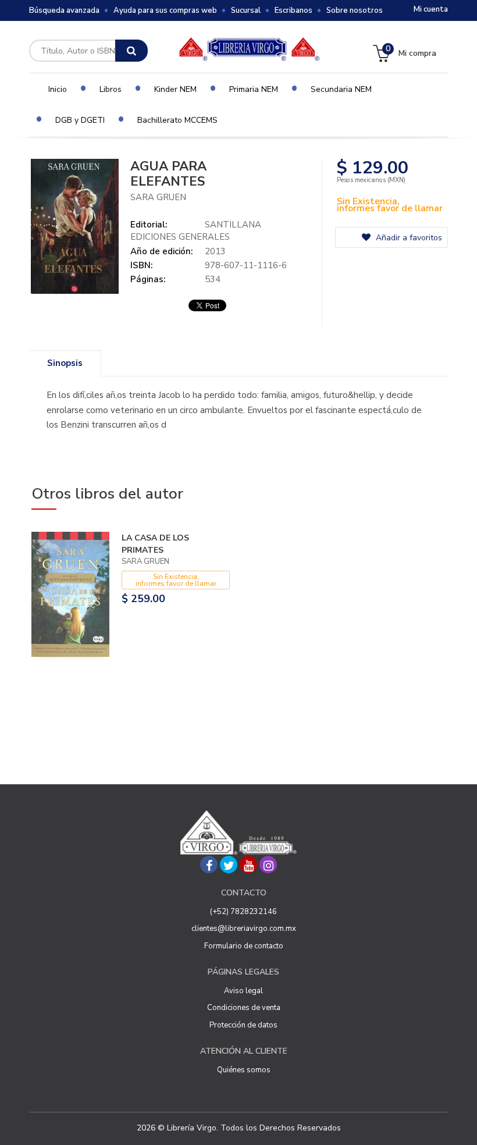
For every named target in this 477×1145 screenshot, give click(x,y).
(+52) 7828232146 (243, 911)
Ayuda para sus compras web (165, 10)
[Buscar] (131, 51)
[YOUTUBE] (248, 864)
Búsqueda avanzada (64, 10)
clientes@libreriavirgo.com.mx (243, 928)
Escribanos (293, 10)
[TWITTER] (228, 864)
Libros (110, 89)
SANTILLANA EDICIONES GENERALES (195, 231)
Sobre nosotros (354, 10)
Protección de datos (243, 1025)
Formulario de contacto (243, 946)
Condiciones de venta (243, 1007)
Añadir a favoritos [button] (407, 237)
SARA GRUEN (158, 197)
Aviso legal (243, 991)
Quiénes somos (243, 1070)
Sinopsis (65, 363)
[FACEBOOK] (209, 864)
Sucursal (246, 10)
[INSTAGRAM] (268, 864)
